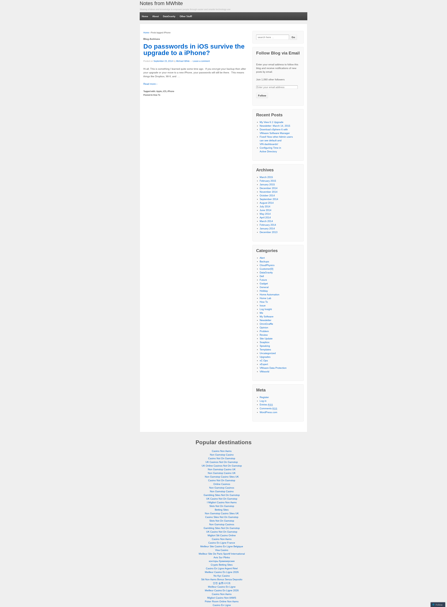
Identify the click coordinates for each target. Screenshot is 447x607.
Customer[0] (266, 268)
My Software (266, 316)
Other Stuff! (186, 16)
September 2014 (269, 199)
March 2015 (266, 177)
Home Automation (269, 294)
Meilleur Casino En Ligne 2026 (222, 572)
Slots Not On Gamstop (221, 506)
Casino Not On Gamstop (221, 458)
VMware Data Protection (273, 367)
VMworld (264, 371)
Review (264, 334)
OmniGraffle (266, 323)
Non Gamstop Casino (222, 454)
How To (156, 95)
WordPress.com (268, 412)
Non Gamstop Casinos (221, 487)
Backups (264, 261)
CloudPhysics (267, 265)
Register (264, 397)
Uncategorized (268, 353)
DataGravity (169, 16)
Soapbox (264, 342)
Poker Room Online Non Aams (222, 601)
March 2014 (266, 221)
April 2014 (265, 217)
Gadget (264, 283)
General (264, 287)
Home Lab (265, 298)
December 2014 (268, 188)
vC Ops (264, 360)
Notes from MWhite (161, 3)
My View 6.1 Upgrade (271, 122)
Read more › (150, 83)
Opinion (264, 327)
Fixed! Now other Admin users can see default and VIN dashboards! (276, 140)
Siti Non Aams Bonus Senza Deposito (221, 579)
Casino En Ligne (222, 605)
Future (263, 279)
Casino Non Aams (222, 451)
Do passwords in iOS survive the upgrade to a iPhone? (194, 49)
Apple (159, 91)
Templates (265, 349)
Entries (266, 404)
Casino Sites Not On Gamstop (221, 517)
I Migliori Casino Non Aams (222, 502)
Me (261, 312)
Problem (264, 331)
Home (145, 16)
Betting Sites (222, 509)
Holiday (264, 290)
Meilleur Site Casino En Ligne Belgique (221, 546)
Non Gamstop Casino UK (222, 469)
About (155, 16)
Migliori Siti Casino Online (222, 535)
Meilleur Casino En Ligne (222, 586)
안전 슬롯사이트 (222, 583)
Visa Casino (221, 550)
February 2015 (268, 180)
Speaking (265, 345)
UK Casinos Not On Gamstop (222, 462)
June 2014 (265, 210)
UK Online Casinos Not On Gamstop (222, 465)
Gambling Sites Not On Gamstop (222, 495)
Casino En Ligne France (221, 542)
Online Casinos (221, 484)
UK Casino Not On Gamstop (221, 498)
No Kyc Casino (222, 575)
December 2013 (268, 232)
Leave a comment (201, 61)
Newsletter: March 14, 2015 (275, 125)
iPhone (170, 91)
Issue (263, 305)
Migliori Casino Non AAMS (221, 597)
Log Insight (266, 309)
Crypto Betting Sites (222, 564)
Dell (262, 276)
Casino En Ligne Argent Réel (222, 568)
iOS (164, 91)
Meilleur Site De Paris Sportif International (222, 553)
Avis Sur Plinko (222, 557)
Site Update (266, 338)
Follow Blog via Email (278, 53)
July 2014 (265, 206)
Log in (263, 400)
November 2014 (268, 191)
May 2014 (265, 213)
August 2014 (267, 202)
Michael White (183, 61)
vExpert (264, 364)
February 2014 (268, 224)
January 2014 (267, 228)
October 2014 (267, 195)
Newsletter (265, 320)
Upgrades (265, 356)
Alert (262, 257)
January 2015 (267, 184)
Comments (268, 408)
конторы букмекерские (222, 561)
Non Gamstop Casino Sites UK (222, 476)
